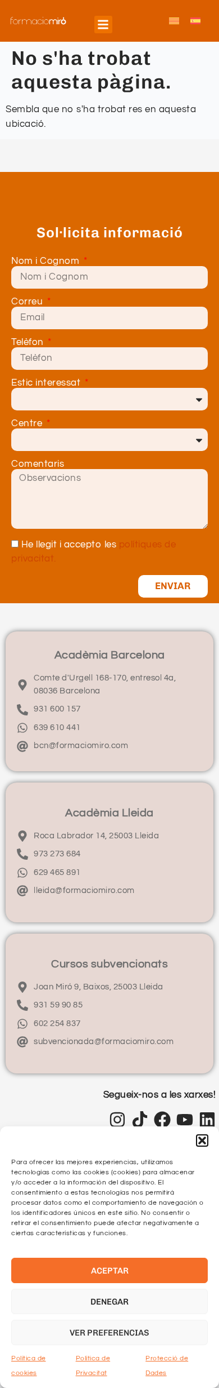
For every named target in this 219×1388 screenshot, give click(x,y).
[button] (202, 1140)
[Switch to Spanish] (195, 21)
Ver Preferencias (109, 1333)
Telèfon (28, 342)
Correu (28, 302)
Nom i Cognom (46, 261)
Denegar (109, 1302)
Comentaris (37, 464)
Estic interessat (47, 383)
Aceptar (110, 1271)
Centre (28, 423)
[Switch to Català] (174, 21)
